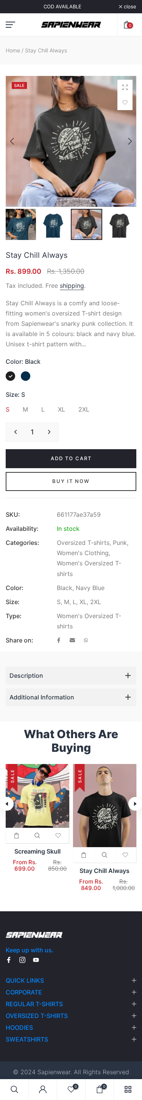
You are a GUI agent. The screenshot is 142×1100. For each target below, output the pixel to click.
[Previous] (17, 141)
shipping (72, 285)
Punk (120, 542)
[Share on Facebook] (59, 641)
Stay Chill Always (105, 870)
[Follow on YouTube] (36, 960)
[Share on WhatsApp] (86, 641)
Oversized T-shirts (83, 542)
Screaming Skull (37, 851)
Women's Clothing (83, 553)
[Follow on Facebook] (9, 960)
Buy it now (71, 481)
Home (13, 50)
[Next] (124, 141)
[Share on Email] (72, 641)
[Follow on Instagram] (22, 960)
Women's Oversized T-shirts (89, 568)
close (129, 6)
